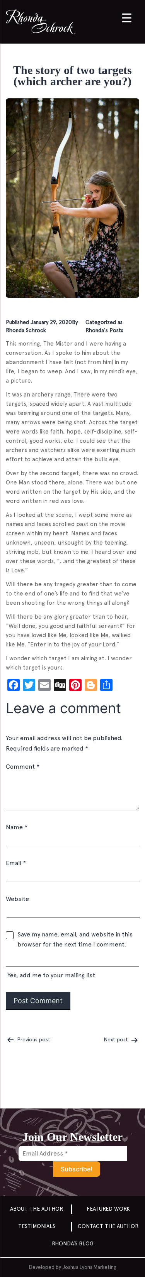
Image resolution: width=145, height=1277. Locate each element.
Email (16, 863)
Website (17, 899)
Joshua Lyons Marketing (89, 1267)
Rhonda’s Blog (73, 1243)
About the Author (36, 1209)
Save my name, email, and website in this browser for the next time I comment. (75, 939)
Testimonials (36, 1226)
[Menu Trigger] (126, 17)
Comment (22, 766)
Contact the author (108, 1226)
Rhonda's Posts (104, 330)
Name (16, 827)
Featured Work (108, 1209)
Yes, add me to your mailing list (50, 975)
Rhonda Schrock (26, 330)
